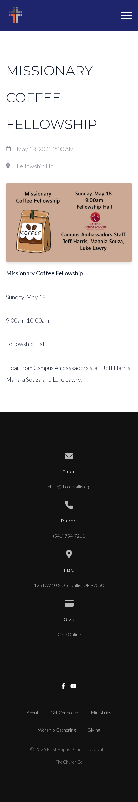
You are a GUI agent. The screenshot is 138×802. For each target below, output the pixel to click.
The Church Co (69, 762)
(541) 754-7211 (69, 536)
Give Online (69, 634)
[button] (126, 15)
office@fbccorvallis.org (69, 486)
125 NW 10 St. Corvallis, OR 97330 (69, 585)
